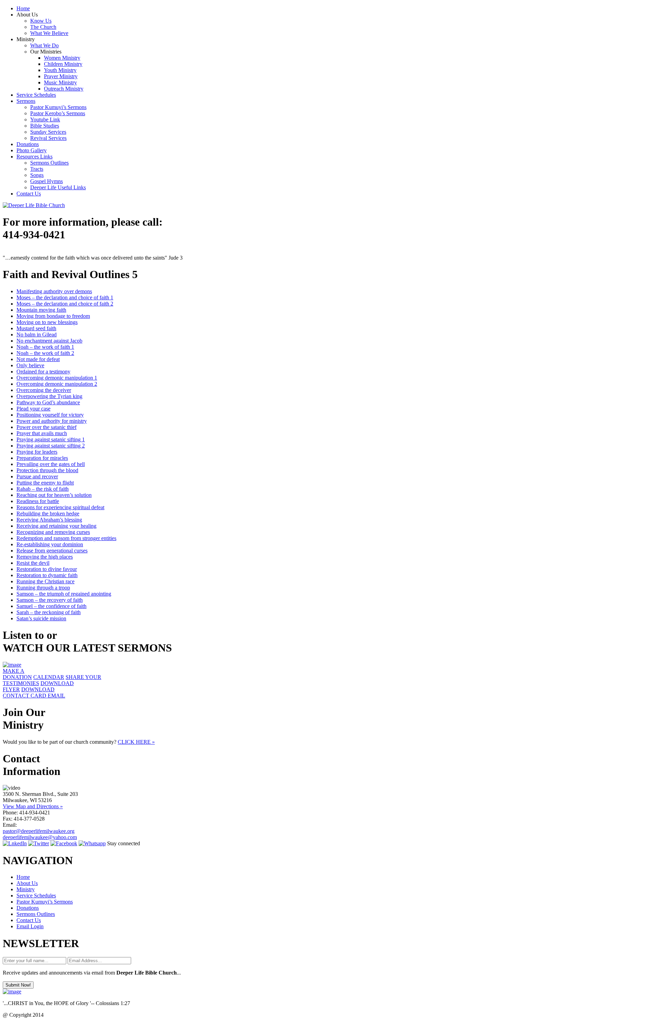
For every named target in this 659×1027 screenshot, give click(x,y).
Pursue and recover (37, 476)
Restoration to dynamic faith (47, 575)
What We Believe (49, 33)
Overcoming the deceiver (43, 390)
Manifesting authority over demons (54, 291)
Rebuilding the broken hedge (47, 513)
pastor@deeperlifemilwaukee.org (38, 831)
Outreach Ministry (63, 89)
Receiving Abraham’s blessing (49, 520)
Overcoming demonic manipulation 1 (56, 378)
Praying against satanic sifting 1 (50, 439)
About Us (27, 883)
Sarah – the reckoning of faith (48, 612)
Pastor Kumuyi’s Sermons (58, 107)
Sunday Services (48, 132)
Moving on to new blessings (47, 322)
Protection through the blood (47, 470)
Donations (27, 144)
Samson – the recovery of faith (49, 600)
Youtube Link (45, 119)
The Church (43, 27)
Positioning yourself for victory (50, 415)
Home (23, 8)
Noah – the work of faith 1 (45, 347)
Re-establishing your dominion (49, 544)
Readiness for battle (37, 501)
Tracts (36, 169)
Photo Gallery (31, 150)
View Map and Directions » (33, 806)
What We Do (44, 45)
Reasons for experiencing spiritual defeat (60, 507)
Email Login (30, 926)
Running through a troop (43, 587)
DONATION (17, 674)
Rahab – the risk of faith (42, 489)
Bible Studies (44, 126)
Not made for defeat (38, 359)
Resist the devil (32, 563)
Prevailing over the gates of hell (50, 464)
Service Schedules (36, 95)
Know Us (40, 21)
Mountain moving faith (41, 310)
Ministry (25, 889)
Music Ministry (60, 82)
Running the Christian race (45, 581)
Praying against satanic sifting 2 (50, 446)
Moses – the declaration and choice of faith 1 (64, 297)
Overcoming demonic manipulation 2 (56, 384)
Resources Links (34, 156)
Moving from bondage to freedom (53, 316)
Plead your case (33, 408)
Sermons (25, 101)
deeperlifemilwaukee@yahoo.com (40, 837)
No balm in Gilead (36, 334)
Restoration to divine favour (46, 569)
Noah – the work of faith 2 (45, 353)
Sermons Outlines (49, 163)
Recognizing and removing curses (53, 532)
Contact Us (28, 193)
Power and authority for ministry (51, 421)
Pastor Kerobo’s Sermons (57, 113)
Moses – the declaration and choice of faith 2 (64, 304)
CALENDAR (48, 677)
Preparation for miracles (42, 458)
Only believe (30, 365)
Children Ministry (63, 64)
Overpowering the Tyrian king (49, 396)
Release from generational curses (52, 550)
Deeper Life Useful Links (58, 187)
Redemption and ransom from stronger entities (66, 538)
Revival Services (48, 138)
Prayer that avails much (41, 433)
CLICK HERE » (136, 742)
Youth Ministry (60, 70)
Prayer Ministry (61, 76)
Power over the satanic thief (46, 427)
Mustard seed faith (36, 328)
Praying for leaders (36, 452)
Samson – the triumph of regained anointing (63, 594)
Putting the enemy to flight (45, 483)
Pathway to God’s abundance (48, 402)
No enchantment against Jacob (49, 341)
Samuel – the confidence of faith (51, 606)
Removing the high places (44, 557)
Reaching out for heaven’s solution (54, 495)
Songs (37, 175)
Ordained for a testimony (43, 371)
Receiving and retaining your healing (56, 526)
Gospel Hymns (46, 181)
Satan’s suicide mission (41, 618)
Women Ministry (62, 58)
